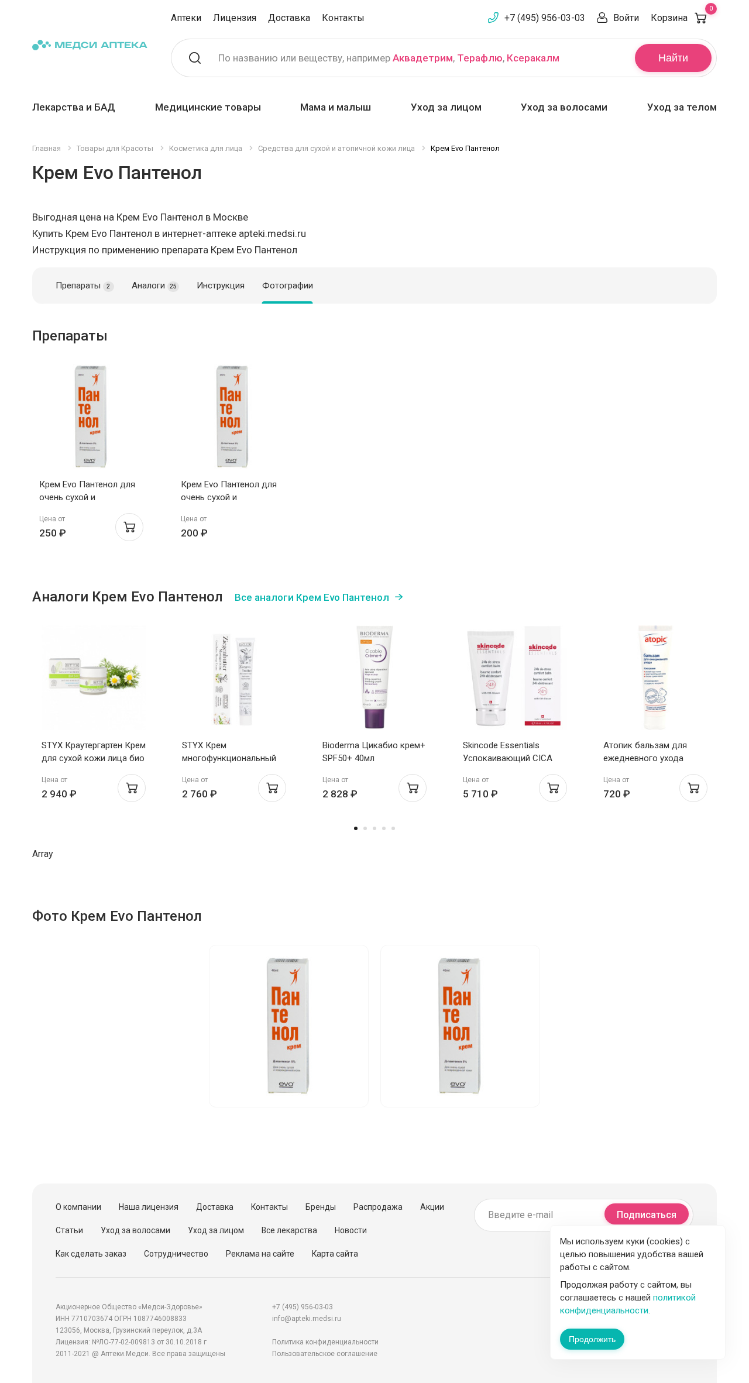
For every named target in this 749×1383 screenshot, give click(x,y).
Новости (351, 1230)
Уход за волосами (564, 107)
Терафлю (480, 58)
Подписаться (646, 1214)
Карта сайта (335, 1253)
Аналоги (154, 285)
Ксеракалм (533, 58)
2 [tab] (365, 828)
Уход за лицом (446, 107)
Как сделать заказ (91, 1253)
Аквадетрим (423, 58)
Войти (626, 17)
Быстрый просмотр (91, 420)
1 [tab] (356, 828)
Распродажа (378, 1207)
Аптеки (186, 17)
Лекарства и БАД (73, 107)
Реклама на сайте (260, 1253)
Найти (673, 58)
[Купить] (129, 527)
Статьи (69, 1230)
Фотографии (287, 285)
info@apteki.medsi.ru (306, 1319)
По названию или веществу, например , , (388, 58)
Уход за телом (682, 107)
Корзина (682, 17)
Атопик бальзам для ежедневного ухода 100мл (645, 758)
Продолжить (592, 1339)
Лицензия (234, 17)
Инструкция (221, 285)
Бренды (320, 1207)
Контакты (343, 17)
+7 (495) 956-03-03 (544, 17)
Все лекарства (289, 1230)
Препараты (83, 285)
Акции (432, 1207)
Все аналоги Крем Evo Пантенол (312, 597)
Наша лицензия (148, 1207)
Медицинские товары (208, 107)
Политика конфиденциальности (325, 1342)
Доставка (289, 17)
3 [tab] (374, 828)
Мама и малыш (335, 107)
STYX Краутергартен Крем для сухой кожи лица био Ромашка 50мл (94, 758)
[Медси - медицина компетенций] (89, 45)
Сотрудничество (176, 1253)
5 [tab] (393, 828)
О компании (78, 1207)
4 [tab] (384, 828)
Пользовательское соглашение (324, 1354)
